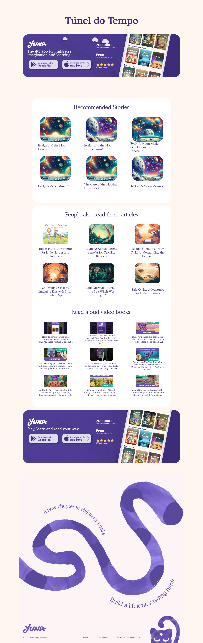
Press (85, 637)
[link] (43, 64)
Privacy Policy (102, 637)
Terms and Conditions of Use (128, 637)
